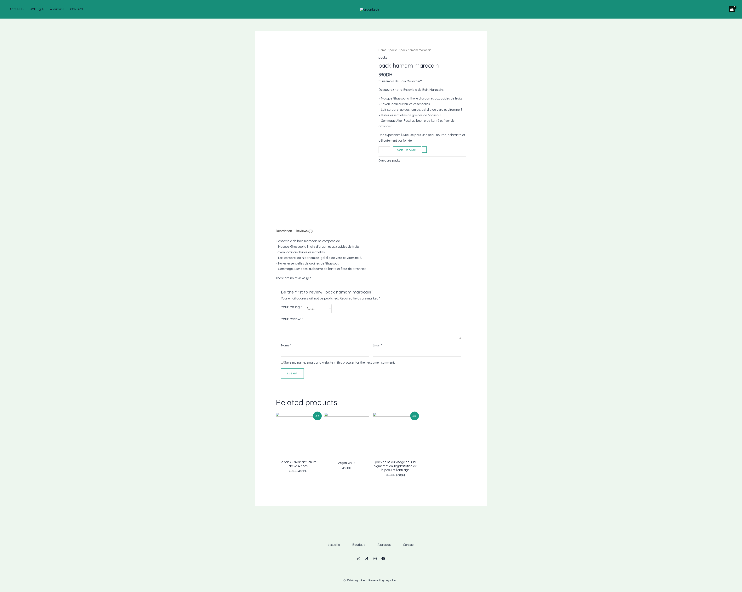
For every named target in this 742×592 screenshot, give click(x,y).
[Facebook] (383, 558)
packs (393, 50)
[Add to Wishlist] (424, 149)
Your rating (291, 307)
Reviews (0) (304, 231)
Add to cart (407, 149)
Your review (292, 318)
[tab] (284, 231)
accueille (17, 9)
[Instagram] (375, 558)
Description (284, 231)
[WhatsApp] (359, 558)
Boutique (37, 9)
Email (377, 345)
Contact (76, 9)
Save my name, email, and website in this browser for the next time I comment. (339, 362)
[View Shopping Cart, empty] (732, 9)
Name (286, 345)
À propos (57, 9)
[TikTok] (367, 558)
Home (382, 50)
